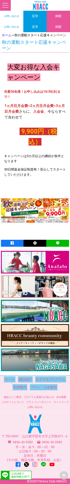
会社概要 (61, 397)
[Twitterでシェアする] (35, 243)
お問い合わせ (35, 407)
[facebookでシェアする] (12, 243)
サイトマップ (61, 402)
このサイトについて (12, 402)
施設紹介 (25, 379)
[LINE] (43, 464)
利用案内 (19, 387)
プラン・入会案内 (44, 387)
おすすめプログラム (50, 379)
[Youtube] (52, 464)
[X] (26, 464)
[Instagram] (34, 464)
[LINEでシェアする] (57, 243)
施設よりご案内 (12, 397)
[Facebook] (18, 464)
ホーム (6, 35)
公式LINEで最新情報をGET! (20, 475)
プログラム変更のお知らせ (39, 397)
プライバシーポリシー (38, 402)
